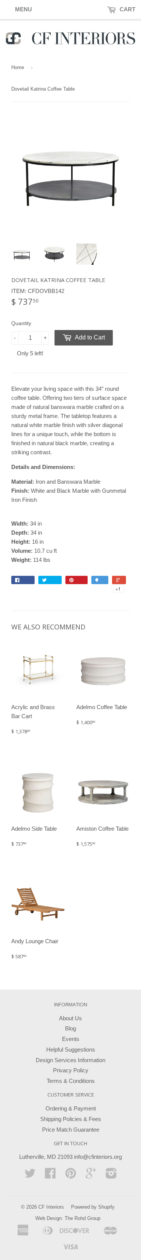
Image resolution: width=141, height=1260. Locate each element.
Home (17, 67)
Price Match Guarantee (70, 1129)
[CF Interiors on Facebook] (50, 1175)
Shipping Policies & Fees (70, 1119)
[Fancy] (99, 580)
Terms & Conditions (71, 1081)
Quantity (21, 323)
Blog (70, 1028)
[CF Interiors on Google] (91, 1175)
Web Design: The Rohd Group (67, 1218)
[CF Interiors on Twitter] (30, 1175)
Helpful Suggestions (70, 1049)
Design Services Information (70, 1060)
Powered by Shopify (93, 1207)
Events (70, 1039)
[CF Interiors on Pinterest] (70, 1175)
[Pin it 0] (76, 580)
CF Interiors (51, 1207)
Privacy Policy (70, 1070)
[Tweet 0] (50, 580)
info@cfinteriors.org (98, 1157)
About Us (70, 1018)
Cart (126, 9)
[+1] (119, 580)
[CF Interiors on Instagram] (111, 1175)
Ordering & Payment (70, 1108)
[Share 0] (23, 580)
